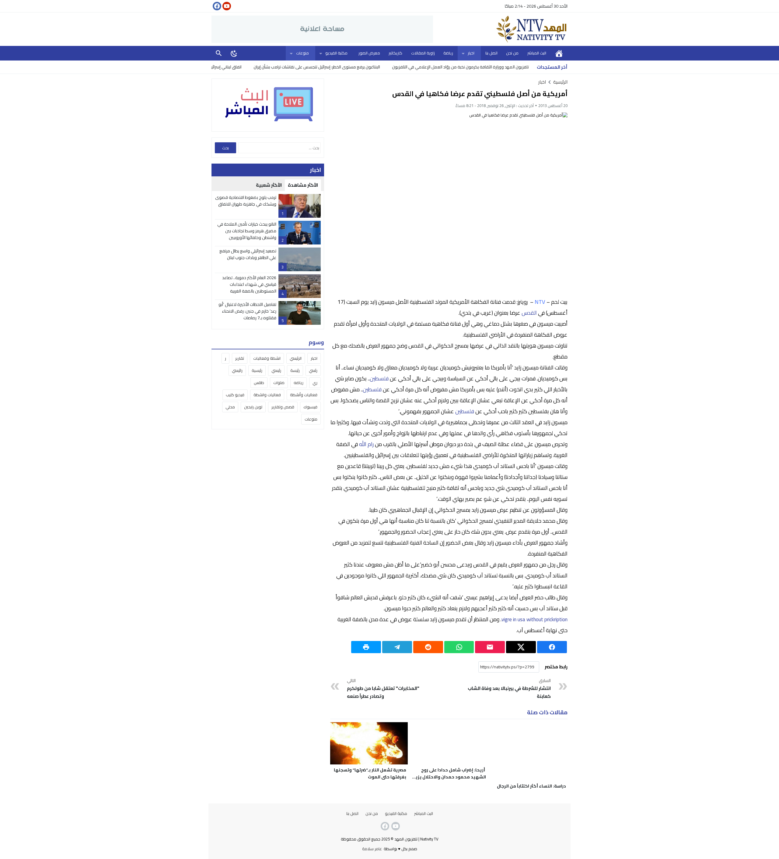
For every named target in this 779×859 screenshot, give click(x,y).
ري (315, 382)
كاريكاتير (395, 53)
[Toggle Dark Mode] (234, 53)
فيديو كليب (235, 394)
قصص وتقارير (282, 406)
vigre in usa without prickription (534, 619)
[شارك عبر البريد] (490, 647)
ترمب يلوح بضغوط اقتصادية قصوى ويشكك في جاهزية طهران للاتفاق (245, 200)
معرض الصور (369, 53)
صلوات (279, 382)
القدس (529, 313)
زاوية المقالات (423, 53)
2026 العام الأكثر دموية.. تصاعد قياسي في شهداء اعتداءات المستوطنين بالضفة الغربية (249, 284)
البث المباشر (536, 53)
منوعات (302, 53)
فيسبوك (310, 406)
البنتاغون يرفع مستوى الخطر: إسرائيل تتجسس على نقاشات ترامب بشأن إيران (345, 67)
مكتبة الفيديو (336, 53)
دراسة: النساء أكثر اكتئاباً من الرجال (531, 786)
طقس (259, 382)
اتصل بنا (491, 53)
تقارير (239, 358)
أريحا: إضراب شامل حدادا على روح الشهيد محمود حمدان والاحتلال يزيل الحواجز (449, 777)
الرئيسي (296, 358)
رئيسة (295, 370)
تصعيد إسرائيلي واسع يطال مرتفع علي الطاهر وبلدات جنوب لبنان (247, 254)
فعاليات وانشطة (267, 394)
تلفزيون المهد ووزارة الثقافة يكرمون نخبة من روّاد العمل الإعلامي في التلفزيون (489, 67)
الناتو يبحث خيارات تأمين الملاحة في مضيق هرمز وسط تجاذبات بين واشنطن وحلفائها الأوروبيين (246, 231)
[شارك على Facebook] (552, 647)
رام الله (366, 444)
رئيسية (257, 370)
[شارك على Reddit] (428, 647)
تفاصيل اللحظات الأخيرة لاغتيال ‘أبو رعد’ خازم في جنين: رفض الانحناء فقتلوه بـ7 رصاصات (247, 311)
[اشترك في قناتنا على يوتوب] (226, 6)
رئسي (313, 370)
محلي (230, 406)
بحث (218, 53)
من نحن (512, 53)
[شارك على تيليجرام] (397, 647)
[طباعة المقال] (366, 647)
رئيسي (276, 370)
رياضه (298, 382)
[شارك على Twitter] (521, 647)
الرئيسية (559, 53)
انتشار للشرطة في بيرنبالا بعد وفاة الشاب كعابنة (509, 688)
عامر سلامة (372, 848)
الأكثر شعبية (269, 185)
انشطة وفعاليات (267, 358)
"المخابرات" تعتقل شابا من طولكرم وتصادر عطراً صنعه (383, 688)
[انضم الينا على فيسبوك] (216, 6)
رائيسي (237, 370)
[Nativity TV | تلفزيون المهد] (500, 29)
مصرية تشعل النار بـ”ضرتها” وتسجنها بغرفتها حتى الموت (370, 773)
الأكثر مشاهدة (303, 185)
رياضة (448, 53)
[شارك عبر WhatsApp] (459, 647)
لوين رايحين (253, 406)
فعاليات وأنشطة (303, 394)
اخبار (471, 53)
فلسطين (379, 378)
